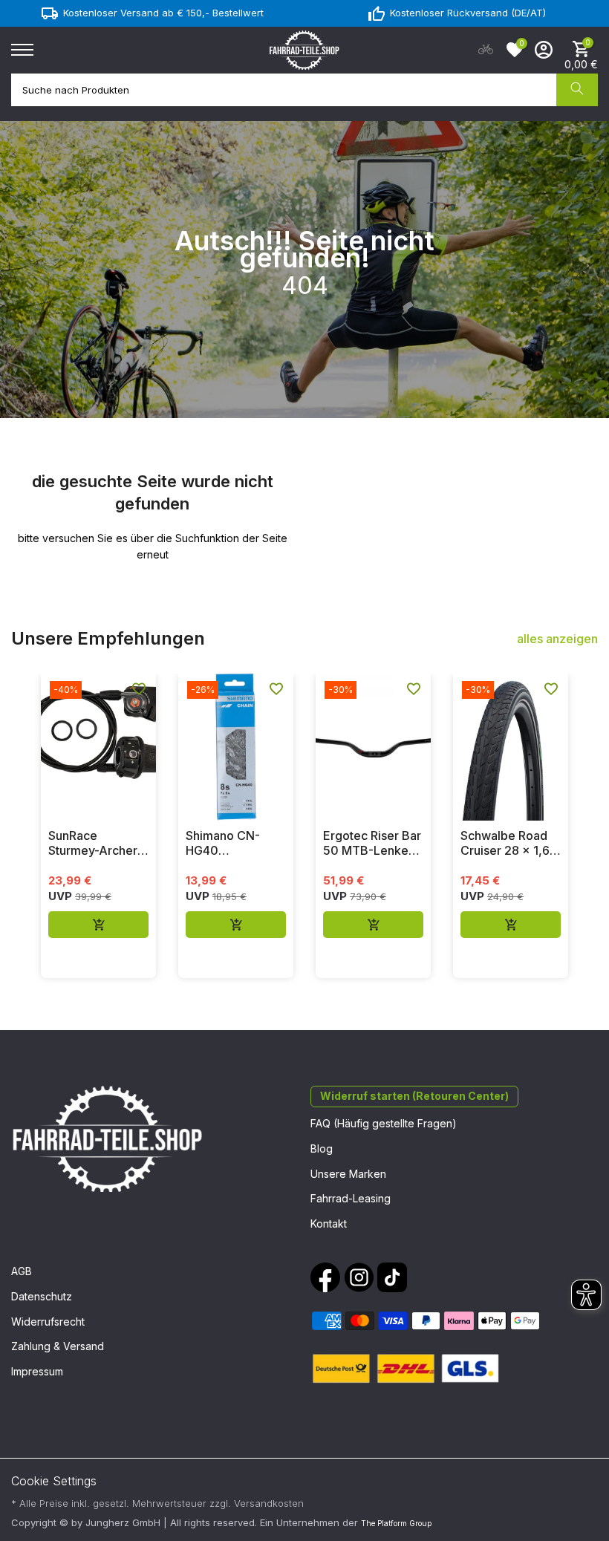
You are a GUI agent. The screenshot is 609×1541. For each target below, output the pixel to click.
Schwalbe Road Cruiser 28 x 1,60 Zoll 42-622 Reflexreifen (509, 843)
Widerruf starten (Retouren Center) (414, 1095)
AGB (21, 1271)
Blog (321, 1148)
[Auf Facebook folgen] (325, 1277)
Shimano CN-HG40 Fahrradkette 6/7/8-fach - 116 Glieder (231, 843)
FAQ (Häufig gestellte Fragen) (383, 1123)
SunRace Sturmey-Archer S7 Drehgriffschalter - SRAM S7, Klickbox (95, 843)
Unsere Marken (348, 1173)
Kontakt (328, 1223)
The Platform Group (396, 1523)
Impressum (37, 1371)
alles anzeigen (557, 638)
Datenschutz (41, 1296)
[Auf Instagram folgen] (359, 1277)
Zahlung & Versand (57, 1346)
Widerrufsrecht (48, 1321)
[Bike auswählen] (486, 49)
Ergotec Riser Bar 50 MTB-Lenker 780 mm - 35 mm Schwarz (372, 843)
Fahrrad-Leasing (350, 1198)
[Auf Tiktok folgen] (392, 1277)
